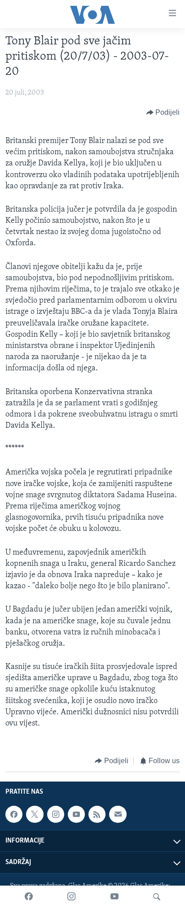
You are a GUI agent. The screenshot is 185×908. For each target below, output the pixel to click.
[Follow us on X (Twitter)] (34, 814)
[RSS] (97, 814)
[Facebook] (29, 897)
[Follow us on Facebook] (13, 814)
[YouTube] (114, 897)
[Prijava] (117, 814)
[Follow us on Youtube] (76, 814)
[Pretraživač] (156, 897)
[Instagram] (71, 897)
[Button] (163, 112)
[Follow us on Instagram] (55, 814)
